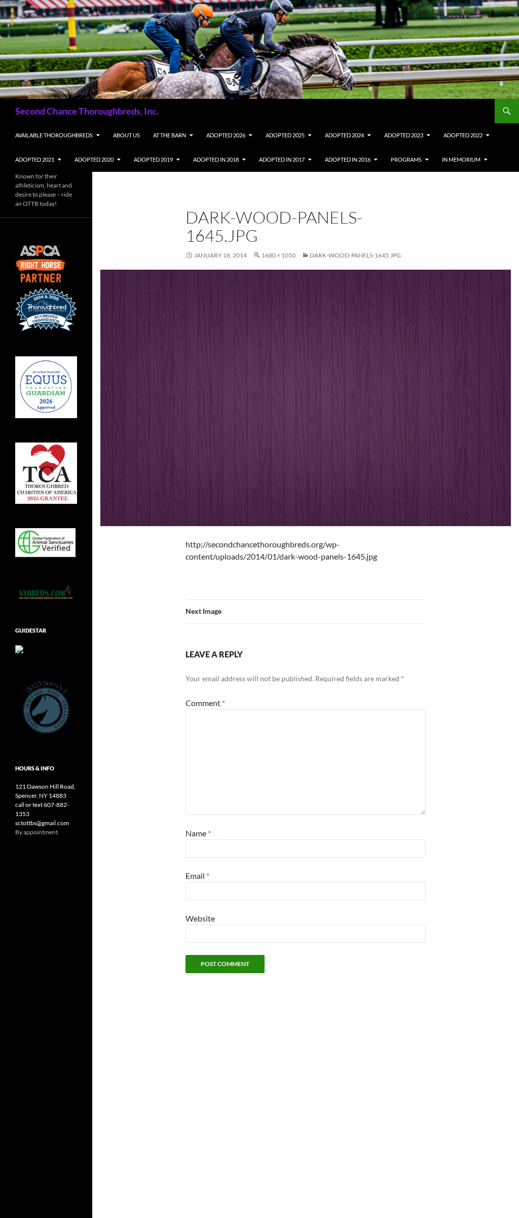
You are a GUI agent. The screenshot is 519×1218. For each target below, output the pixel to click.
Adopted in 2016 (347, 159)
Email (197, 875)
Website (200, 918)
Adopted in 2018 (216, 159)
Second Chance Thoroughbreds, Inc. (87, 111)
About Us (126, 135)
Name (198, 833)
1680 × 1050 (278, 255)
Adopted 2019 (153, 159)
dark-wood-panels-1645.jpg (355, 255)
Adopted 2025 (285, 135)
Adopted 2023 (403, 135)
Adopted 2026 (225, 135)
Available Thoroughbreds (54, 135)
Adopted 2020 (94, 159)
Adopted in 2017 (282, 159)
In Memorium (461, 159)
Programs (406, 159)
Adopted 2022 (463, 135)
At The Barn (169, 135)
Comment (205, 703)
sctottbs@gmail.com (42, 823)
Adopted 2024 (344, 135)
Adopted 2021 (34, 159)
